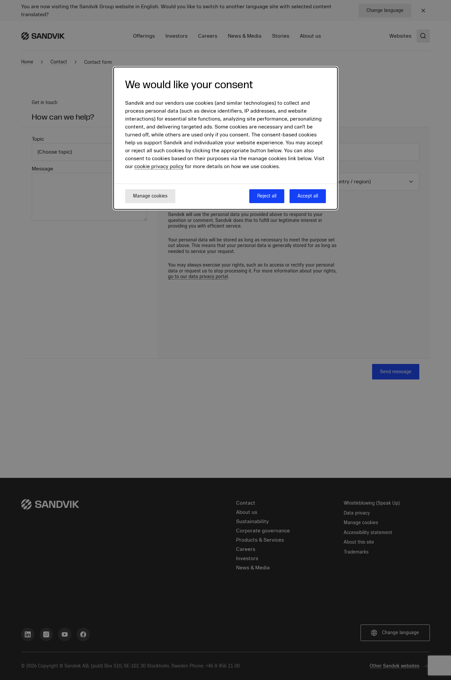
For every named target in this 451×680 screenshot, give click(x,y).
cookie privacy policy (159, 166)
